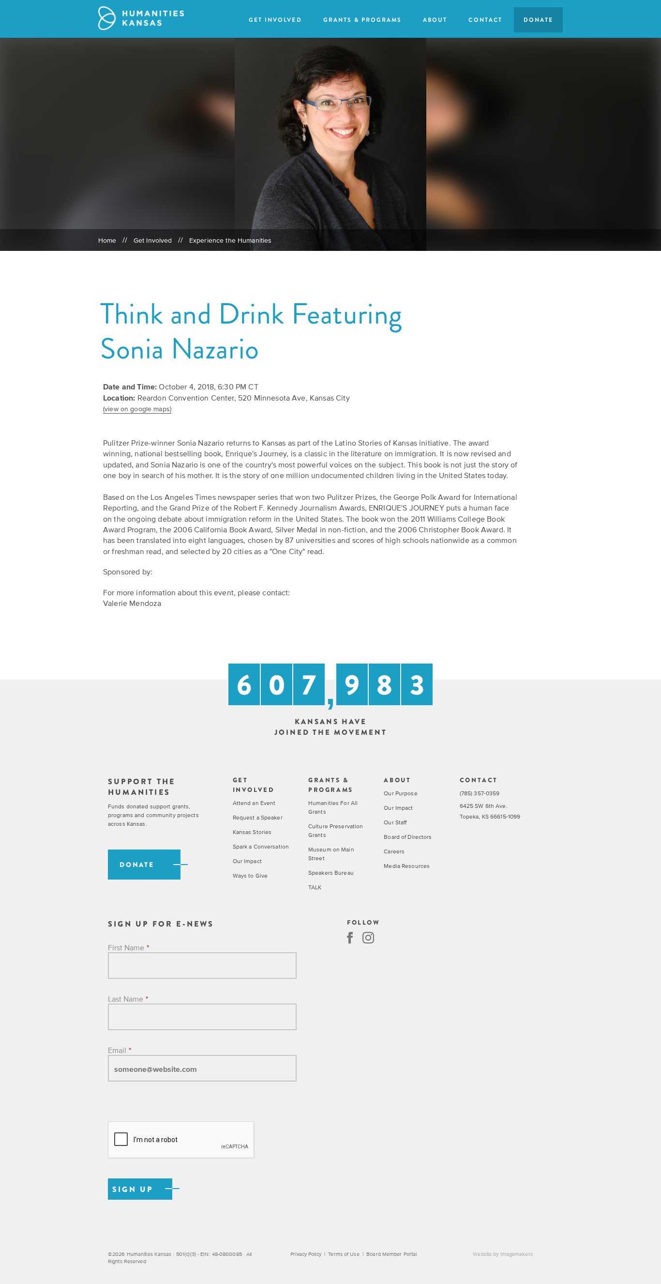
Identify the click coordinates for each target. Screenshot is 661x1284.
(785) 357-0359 (480, 793)
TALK (314, 887)
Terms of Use (343, 1254)
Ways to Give (250, 875)
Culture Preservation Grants (335, 830)
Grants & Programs (362, 19)
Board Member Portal (391, 1254)
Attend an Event (254, 803)
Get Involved (275, 19)
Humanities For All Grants (333, 807)
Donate (538, 19)
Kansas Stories (252, 832)
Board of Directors (408, 837)
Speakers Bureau (331, 872)
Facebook (350, 937)
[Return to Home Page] (141, 18)
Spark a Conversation (261, 846)
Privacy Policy (305, 1254)
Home (107, 240)
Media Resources (407, 866)
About (435, 19)
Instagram (368, 937)
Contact (485, 19)
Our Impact (247, 861)
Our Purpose (400, 793)
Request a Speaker (258, 817)
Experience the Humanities (230, 240)
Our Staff (395, 822)
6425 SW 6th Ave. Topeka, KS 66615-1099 (490, 811)
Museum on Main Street (331, 854)
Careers (394, 851)
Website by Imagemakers (502, 1254)
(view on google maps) (137, 409)
